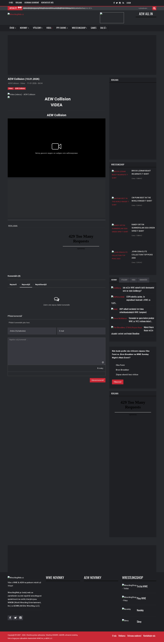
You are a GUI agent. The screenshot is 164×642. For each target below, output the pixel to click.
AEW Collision (20, 88)
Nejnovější (26, 284)
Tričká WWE (142, 586)
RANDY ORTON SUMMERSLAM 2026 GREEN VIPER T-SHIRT (143, 228)
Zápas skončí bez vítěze (127, 374)
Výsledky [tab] (124, 280)
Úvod (12, 28)
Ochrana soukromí (31, 3)
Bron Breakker (122, 370)
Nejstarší (13, 284)
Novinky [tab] (114, 280)
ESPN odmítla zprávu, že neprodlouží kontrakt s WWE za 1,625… (130, 300)
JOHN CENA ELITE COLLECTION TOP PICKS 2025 (142, 254)
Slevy (139, 622)
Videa (11, 88)
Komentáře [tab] (143, 280)
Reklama (19, 3)
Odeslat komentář (97, 380)
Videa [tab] (133, 280)
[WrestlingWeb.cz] (16, 14)
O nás (11, 3)
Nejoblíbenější (41, 284)
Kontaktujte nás (47, 3)
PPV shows (61, 28)
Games (93, 28)
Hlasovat (117, 382)
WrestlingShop (79, 28)
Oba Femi (120, 365)
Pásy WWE (141, 598)
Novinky (24, 28)
